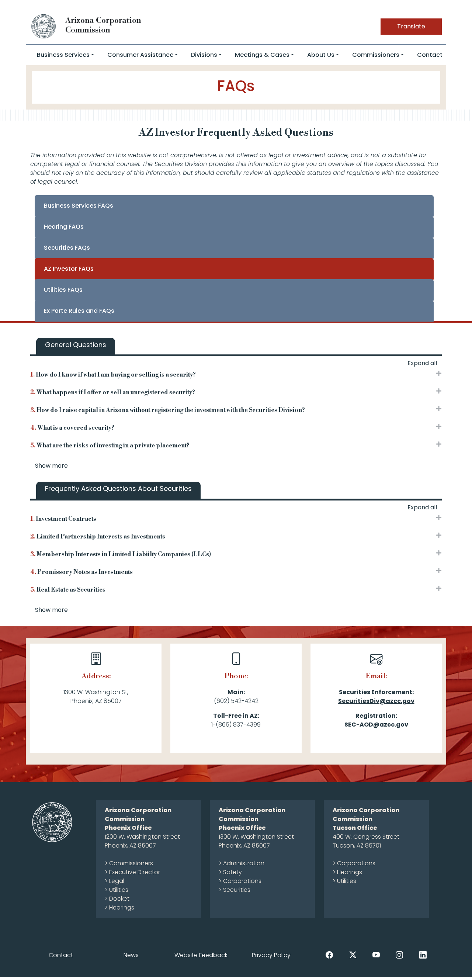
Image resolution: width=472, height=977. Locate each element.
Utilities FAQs (63, 289)
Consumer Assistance (140, 55)
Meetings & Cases (262, 55)
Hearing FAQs (64, 226)
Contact (429, 55)
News (131, 955)
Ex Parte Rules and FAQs (79, 310)
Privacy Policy (271, 955)
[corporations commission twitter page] (353, 954)
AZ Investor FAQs (69, 268)
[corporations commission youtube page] (376, 954)
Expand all (422, 363)
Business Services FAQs (78, 205)
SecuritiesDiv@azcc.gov (376, 701)
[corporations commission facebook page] (329, 954)
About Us (320, 55)
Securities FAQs (67, 247)
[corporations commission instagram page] (399, 954)
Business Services (63, 55)
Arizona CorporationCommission (103, 25)
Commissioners (375, 55)
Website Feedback (201, 955)
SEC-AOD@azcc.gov (376, 724)
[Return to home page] (44, 26)
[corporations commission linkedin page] (423, 954)
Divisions (204, 55)
